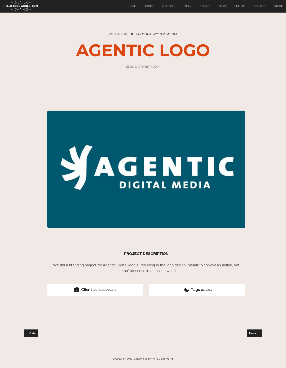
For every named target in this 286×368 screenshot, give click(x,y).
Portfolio (169, 6)
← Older (31, 333)
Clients (205, 6)
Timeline (240, 6)
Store (278, 6)
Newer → (254, 333)
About (149, 6)
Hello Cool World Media (154, 34)
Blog (222, 6)
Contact (260, 6)
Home (133, 6)
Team (188, 6)
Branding (206, 290)
